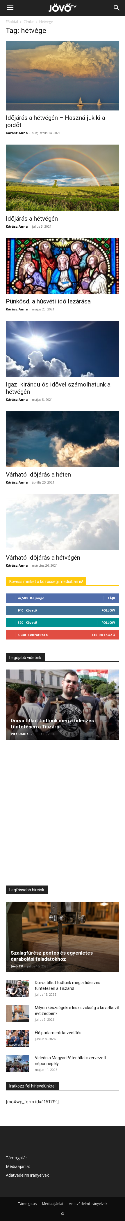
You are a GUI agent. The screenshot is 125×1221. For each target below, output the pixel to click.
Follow (108, 610)
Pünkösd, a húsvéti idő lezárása (48, 301)
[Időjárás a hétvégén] (62, 178)
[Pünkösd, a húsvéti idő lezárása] (62, 266)
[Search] (117, 8)
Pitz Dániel (20, 734)
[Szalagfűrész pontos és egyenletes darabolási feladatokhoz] (62, 937)
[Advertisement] (62, 811)
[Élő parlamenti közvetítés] (17, 1038)
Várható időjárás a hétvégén (43, 557)
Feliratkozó (103, 635)
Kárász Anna (17, 133)
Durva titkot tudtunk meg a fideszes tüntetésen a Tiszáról (52, 724)
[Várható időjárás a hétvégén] (62, 522)
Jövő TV (17, 966)
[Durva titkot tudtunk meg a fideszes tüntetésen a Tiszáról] (62, 705)
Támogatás (17, 1157)
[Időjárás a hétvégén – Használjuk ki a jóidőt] (62, 75)
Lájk (111, 598)
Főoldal (12, 21)
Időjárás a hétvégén (32, 218)
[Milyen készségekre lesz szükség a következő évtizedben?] (17, 1013)
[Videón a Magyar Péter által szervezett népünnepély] (17, 1063)
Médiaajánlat (18, 1166)
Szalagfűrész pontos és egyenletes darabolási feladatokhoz (52, 956)
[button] (10, 8)
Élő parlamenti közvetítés (58, 1032)
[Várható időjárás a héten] (62, 439)
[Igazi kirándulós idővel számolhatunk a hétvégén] (62, 349)
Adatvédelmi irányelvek (27, 1175)
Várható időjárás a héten (38, 474)
